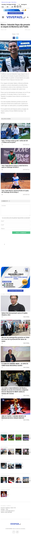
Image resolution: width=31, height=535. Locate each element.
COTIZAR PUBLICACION (15, 13)
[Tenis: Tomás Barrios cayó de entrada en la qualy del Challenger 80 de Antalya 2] (15, 181)
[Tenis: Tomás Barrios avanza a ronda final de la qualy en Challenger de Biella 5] (15, 156)
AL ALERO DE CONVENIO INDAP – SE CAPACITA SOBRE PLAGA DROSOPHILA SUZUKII (15, 364)
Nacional (26, 317)
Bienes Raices (14, 2)
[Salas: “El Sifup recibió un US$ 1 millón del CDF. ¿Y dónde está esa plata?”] (15, 131)
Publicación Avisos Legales (6, 2)
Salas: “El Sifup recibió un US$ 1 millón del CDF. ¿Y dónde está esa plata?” (15, 141)
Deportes (3, 22)
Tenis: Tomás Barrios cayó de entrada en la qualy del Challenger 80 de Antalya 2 (15, 191)
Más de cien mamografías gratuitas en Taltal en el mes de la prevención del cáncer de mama (15, 339)
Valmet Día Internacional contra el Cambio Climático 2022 (14, 314)
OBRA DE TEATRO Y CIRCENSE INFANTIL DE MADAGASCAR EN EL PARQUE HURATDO (14, 417)
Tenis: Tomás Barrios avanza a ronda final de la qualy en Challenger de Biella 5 (15, 166)
